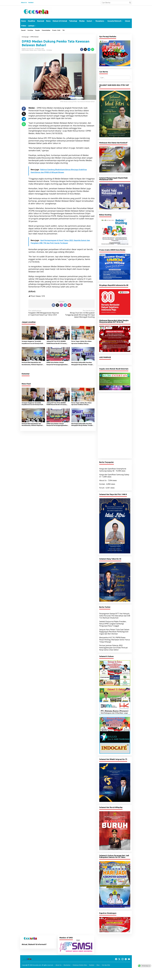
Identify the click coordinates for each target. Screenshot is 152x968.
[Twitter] (57, 305)
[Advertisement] (114, 426)
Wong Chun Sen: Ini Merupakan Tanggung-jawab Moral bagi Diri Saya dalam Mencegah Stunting (80, 314)
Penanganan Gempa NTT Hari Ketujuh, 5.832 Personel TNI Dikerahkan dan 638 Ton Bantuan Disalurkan (114, 615)
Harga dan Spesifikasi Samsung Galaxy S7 (114, 475)
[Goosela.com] (36, 12)
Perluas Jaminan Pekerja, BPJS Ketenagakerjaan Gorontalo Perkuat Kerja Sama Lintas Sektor (113, 647)
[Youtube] (69, 305)
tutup (78, 940)
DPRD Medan (25, 50)
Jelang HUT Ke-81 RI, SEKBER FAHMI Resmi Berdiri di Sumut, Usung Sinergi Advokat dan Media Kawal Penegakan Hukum (58, 343)
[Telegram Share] (88, 49)
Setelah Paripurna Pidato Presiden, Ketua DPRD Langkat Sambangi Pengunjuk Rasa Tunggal (112, 623)
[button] (130, 2)
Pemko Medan (41, 50)
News (35, 50)
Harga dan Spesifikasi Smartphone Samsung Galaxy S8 (112, 470)
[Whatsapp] (92, 49)
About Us (103, 480)
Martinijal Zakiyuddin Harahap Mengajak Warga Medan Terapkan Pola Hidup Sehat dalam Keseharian (82, 364)
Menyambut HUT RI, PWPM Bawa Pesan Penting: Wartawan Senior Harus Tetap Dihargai (114, 639)
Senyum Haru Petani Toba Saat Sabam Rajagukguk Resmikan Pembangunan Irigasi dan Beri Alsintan (114, 631)
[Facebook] (53, 305)
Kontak (102, 484)
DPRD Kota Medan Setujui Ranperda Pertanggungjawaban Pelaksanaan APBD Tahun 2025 (57, 364)
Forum (101, 488)
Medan (31, 50)
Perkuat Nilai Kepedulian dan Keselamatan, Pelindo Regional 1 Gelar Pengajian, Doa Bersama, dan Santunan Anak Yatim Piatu (33, 364)
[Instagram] (61, 305)
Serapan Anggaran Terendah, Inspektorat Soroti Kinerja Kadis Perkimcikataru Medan (33, 343)
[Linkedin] (65, 305)
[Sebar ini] (81, 49)
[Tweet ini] (85, 49)
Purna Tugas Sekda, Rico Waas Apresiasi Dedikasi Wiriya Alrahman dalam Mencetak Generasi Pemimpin (81, 343)
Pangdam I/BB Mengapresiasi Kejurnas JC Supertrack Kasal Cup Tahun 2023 (43, 313)
